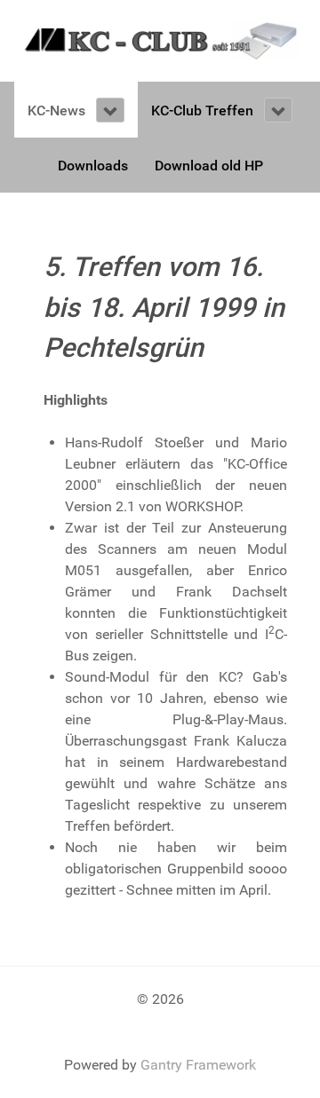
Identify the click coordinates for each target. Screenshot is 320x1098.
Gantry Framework (198, 1064)
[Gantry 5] (160, 39)
